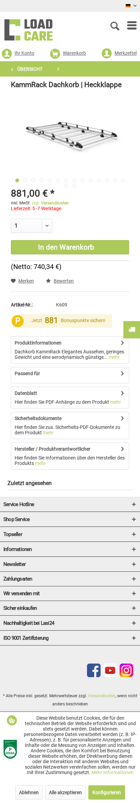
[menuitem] (128, 25)
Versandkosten (102, 695)
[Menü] (128, 25)
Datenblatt (26, 393)
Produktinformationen (38, 343)
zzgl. (50, 203)
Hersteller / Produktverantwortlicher (52, 449)
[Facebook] (94, 675)
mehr (114, 357)
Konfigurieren (106, 792)
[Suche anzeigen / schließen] (116, 25)
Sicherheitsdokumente (38, 418)
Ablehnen (29, 792)
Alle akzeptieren (65, 792)
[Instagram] (126, 675)
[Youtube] (110, 675)
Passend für (27, 373)
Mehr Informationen (112, 772)
